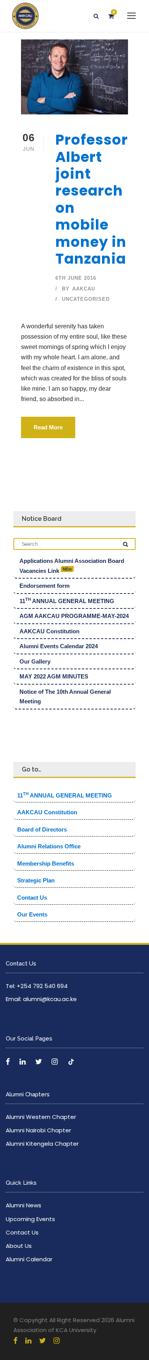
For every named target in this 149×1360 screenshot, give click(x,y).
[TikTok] (71, 1062)
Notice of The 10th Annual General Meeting (65, 696)
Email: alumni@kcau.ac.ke (41, 999)
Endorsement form (44, 585)
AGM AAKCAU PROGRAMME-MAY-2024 (74, 616)
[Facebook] (9, 1062)
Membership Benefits (45, 863)
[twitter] (42, 1341)
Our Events (32, 914)
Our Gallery (34, 661)
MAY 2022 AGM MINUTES (53, 676)
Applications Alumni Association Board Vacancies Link (71, 566)
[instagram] (56, 1341)
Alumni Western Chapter (41, 1117)
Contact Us (32, 897)
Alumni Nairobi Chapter (38, 1130)
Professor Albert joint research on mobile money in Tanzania (91, 199)
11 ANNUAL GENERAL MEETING (66, 600)
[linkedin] (28, 1341)
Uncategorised (86, 299)
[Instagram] (56, 1062)
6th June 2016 (75, 278)
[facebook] (15, 1341)
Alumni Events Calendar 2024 (58, 646)
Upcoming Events (30, 1219)
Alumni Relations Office (49, 846)
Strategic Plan (36, 880)
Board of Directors (42, 829)
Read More (48, 427)
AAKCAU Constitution (49, 631)
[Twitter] (39, 1062)
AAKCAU (83, 289)
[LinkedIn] (23, 1062)
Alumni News (23, 1205)
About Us (19, 1246)
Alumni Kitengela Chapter (42, 1144)
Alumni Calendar (29, 1259)
